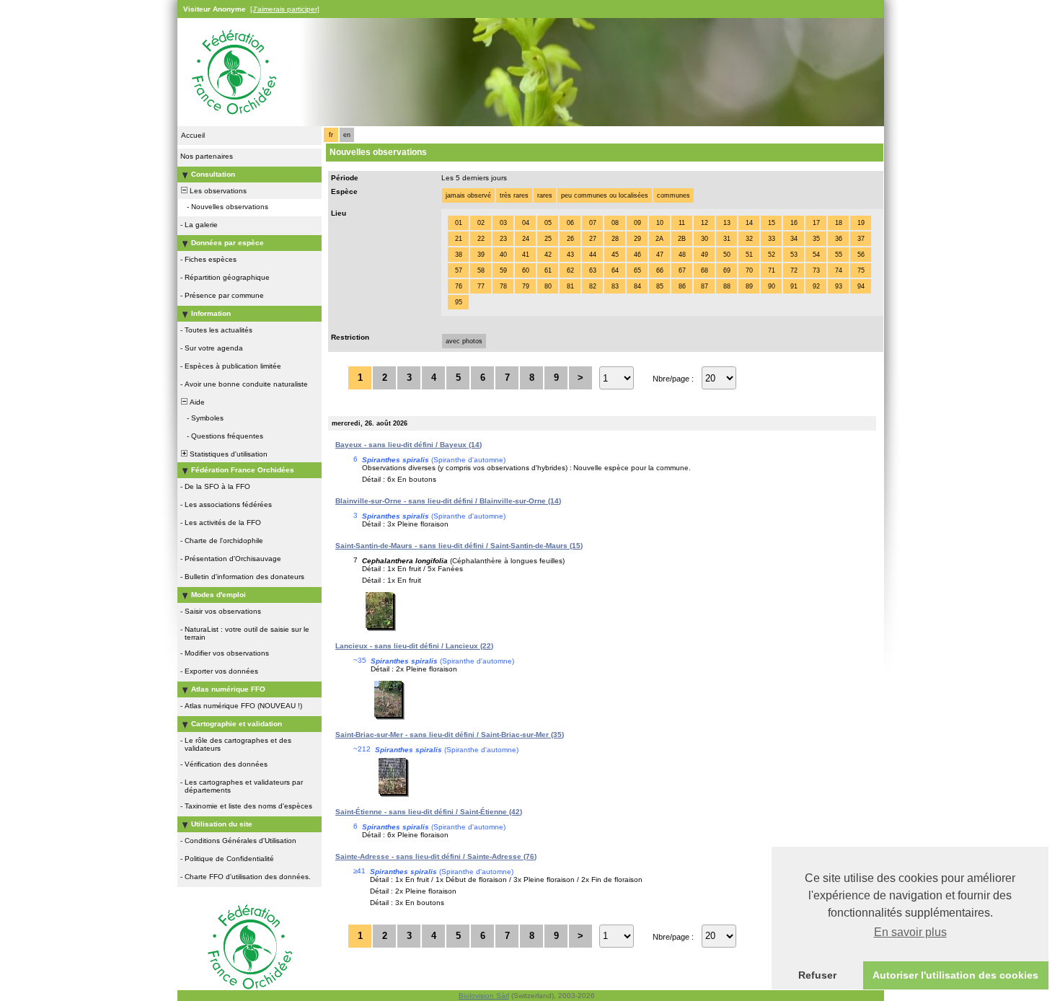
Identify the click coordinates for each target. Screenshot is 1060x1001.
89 (749, 286)
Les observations (217, 191)
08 (615, 222)
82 (592, 286)
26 (570, 238)
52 (771, 254)
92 (816, 286)
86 (682, 286)
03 (503, 222)
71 (771, 270)
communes (673, 195)
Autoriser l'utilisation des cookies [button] (955, 975)
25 (548, 238)
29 (637, 238)
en (346, 134)
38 (458, 254)
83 (615, 286)
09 (637, 222)
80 (548, 286)
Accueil (193, 135)
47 (659, 254)
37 (861, 238)
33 (771, 238)
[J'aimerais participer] (284, 9)
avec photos (464, 341)
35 (816, 238)
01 (458, 222)
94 (861, 286)
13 (726, 222)
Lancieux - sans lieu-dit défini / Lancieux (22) (414, 646)
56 (861, 254)
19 (861, 222)
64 (615, 270)
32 (749, 238)
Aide (196, 402)
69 (726, 270)
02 (481, 222)
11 (682, 222)
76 (458, 286)
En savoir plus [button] (910, 932)
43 (570, 254)
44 (592, 254)
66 (659, 270)
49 (704, 254)
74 (838, 270)
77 (481, 286)
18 (838, 222)
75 (861, 270)
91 (794, 286)
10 (659, 222)
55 (838, 254)
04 (525, 222)
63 (592, 270)
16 (794, 222)
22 (481, 238)
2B (682, 238)
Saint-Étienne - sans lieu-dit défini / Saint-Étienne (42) (428, 812)
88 (726, 286)
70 (749, 270)
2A (659, 238)
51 (749, 254)
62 (570, 270)
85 (659, 286)
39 (481, 254)
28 (615, 238)
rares (544, 195)
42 (548, 254)
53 (794, 254)
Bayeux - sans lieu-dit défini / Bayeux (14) (408, 445)
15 (771, 222)
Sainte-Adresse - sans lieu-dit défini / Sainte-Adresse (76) (435, 856)
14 (749, 222)
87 (704, 286)
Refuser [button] (817, 975)
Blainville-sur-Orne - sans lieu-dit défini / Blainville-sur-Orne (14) (448, 501)
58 (481, 270)
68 (704, 270)
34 (794, 238)
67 (682, 270)
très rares (514, 195)
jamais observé (468, 195)
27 (592, 238)
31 (726, 238)
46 (637, 254)
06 (570, 222)
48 (682, 254)
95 (458, 302)
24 (525, 238)
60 (525, 270)
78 (503, 286)
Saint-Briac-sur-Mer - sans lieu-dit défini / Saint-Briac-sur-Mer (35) (449, 734)
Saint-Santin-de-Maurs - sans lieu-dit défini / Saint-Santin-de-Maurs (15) (459, 546)
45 (615, 254)
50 (726, 254)
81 (570, 286)
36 (838, 238)
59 (503, 270)
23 (503, 238)
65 (637, 270)
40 (503, 254)
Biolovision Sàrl (484, 996)
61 (548, 270)
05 (548, 222)
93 (838, 286)
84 (637, 286)
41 (525, 254)
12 (704, 222)
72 (794, 270)
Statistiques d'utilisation (227, 454)
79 (525, 286)
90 (771, 286)
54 (816, 254)
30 (704, 238)
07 (592, 222)
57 (458, 270)
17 (816, 222)
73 (816, 270)
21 (458, 238)
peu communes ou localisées (604, 195)
